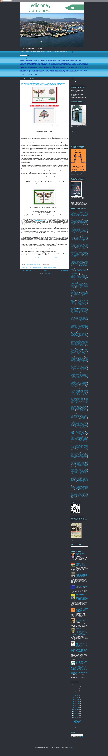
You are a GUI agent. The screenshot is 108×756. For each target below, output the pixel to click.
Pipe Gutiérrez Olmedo (79, 431)
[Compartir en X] (46, 264)
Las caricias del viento (75, 383)
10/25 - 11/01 (76, 691)
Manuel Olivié (80, 399)
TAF (73, 474)
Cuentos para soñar (78, 263)
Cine (81, 255)
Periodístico (73, 430)
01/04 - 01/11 (76, 717)
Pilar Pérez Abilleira (80, 430)
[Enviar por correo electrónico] (43, 264)
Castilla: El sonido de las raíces (77, 254)
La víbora (77, 381)
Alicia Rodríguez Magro (75, 225)
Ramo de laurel (81, 454)
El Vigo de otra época (76, 296)
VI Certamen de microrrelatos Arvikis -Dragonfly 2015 (54, 266)
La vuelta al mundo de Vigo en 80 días (79, 382)
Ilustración (77, 351)
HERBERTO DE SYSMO (83, 331)
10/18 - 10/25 (76, 693)
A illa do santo (78, 220)
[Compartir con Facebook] (47, 264)
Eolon (78, 304)
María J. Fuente (75, 402)
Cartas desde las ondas (81, 253)
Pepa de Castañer (80, 427)
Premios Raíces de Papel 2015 (38, 266)
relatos (72, 457)
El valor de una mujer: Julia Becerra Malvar (80, 295)
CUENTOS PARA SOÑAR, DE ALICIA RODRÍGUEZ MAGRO (81, 564)
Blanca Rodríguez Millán (77, 245)
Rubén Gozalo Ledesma (75, 462)
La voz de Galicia (84, 381)
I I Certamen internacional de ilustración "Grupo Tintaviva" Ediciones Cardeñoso (79, 344)
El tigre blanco (77, 294)
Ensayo (72, 300)
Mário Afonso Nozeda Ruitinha (77, 405)
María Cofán (85, 401)
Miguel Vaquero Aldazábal (76, 414)
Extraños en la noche (83, 309)
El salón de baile (77, 293)
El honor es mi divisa (83, 282)
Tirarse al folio (85, 477)
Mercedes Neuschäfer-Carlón (81, 410)
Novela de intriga (74, 418)
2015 (73, 684)
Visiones (86, 495)
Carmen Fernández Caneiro (81, 251)
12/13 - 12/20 (76, 686)
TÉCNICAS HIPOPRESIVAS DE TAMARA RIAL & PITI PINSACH (59, 51)
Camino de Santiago (74, 248)
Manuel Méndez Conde (78, 398)
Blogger (71, 747)
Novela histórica (83, 418)
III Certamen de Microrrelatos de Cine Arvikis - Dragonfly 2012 (79, 350)
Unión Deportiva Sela (82, 480)
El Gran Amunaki (74, 282)
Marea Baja (79, 401)
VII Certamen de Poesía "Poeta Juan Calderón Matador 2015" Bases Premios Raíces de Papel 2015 (79, 493)
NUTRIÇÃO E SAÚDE (75, 421)
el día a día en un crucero (82, 277)
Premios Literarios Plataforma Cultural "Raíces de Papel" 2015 (79, 447)
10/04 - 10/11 (76, 697)
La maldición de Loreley (78, 376)
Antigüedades (84, 232)
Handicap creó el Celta (75, 329)
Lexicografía (82, 385)
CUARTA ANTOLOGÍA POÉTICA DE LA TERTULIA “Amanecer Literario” (79, 261)
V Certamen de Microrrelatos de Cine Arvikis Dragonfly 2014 (79, 481)
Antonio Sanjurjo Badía (82, 235)
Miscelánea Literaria (79, 415)
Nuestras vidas (73, 419)
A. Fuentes (85, 220)
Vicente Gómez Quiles (84, 489)
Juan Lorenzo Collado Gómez (76, 368)
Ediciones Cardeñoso (29, 266)
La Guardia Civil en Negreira (80, 373)
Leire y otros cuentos (74, 385)
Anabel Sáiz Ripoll (84, 228)
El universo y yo (85, 294)
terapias (79, 477)
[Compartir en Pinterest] (48, 264)
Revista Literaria (74, 458)
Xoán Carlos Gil (80, 496)
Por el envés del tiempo (82, 437)
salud (83, 462)
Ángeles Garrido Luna (75, 232)
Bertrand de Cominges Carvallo (76, 244)
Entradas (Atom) (47, 273)
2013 (73, 727)
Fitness (77, 324)
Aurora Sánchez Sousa (81, 238)
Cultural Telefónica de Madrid (82, 264)
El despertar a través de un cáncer (78, 275)
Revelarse (85, 457)
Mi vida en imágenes (75, 411)
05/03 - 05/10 (76, 711)
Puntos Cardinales (74, 450)
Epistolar (82, 304)
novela (83, 417)
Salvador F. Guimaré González (82, 463)
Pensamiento (73, 427)
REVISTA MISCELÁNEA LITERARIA (38, 51)
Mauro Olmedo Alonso (81, 409)
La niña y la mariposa (75, 378)
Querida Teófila (73, 452)
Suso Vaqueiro (74, 472)
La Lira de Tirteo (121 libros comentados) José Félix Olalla (79, 375)
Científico (76, 255)
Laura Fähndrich (83, 384)
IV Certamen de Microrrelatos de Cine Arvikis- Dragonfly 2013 (79, 353)
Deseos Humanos (79, 268)
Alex (85, 224)
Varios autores (85, 484)
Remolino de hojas (78, 457)
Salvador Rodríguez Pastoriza (79, 464)
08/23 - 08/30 (76, 709)
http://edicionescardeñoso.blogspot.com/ (52, 185)
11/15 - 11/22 (76, 688)
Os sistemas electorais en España (80, 422)
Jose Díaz (76, 360)
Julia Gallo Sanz (78, 369)
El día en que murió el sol (77, 278)
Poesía (83, 435)
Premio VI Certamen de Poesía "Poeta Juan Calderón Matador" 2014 (79, 444)
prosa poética (83, 449)
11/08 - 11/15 (76, 690)
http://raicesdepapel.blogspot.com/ (36, 185)
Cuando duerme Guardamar (76, 260)
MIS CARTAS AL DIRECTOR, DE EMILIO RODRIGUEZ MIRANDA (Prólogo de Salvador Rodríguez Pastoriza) (81, 575)
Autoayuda (73, 239)
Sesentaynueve (73, 465)
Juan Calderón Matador (81, 367)
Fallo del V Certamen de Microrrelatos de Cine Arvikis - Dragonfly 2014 (79, 312)
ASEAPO (84, 236)
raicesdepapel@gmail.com (46, 144)
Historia (73, 332)
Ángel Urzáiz (83, 231)
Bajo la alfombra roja (82, 242)
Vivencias (73, 496)
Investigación (73, 352)
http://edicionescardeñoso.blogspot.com (52, 257)
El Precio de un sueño (80, 291)
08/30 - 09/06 (76, 707)
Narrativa (77, 417)
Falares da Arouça (74, 310)
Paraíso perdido (78, 425)
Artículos (72, 236)
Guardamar (84, 328)
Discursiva (72, 270)
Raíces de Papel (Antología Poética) (77, 453)
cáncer (81, 248)
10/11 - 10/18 (76, 695)
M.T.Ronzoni (73, 393)
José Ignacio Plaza (74, 362)
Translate (81, 736)
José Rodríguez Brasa (82, 365)
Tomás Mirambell (75, 478)
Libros (84, 386)
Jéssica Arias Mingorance (80, 357)
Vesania (79, 486)
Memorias (73, 410)
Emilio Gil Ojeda (79, 297)
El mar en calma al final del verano (77, 283)
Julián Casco (84, 369)
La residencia (77, 379)
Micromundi (84, 411)
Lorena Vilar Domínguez (75, 389)
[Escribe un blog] (45, 264)
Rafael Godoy (84, 452)
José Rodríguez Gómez (75, 366)
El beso (85, 274)
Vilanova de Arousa (75, 495)
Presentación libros (75, 449)
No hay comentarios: (38, 264)
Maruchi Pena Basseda (75, 407)
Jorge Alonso (81, 358)
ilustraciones (84, 351)
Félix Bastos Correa (83, 321)
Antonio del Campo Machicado (77, 233)
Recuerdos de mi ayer (75, 456)
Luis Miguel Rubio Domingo (81, 392)
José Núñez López (80, 364)
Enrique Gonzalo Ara (83, 299)
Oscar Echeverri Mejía (75, 423)
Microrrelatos (73, 413)
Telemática (74, 477)
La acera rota (82, 370)
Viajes (76, 489)
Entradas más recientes (26, 270)
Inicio (45, 270)
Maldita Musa (78, 394)
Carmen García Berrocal (75, 252)
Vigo (73, 490)
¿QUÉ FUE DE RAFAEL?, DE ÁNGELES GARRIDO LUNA (82, 620)
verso (75, 486)
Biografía (86, 244)
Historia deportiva (82, 336)
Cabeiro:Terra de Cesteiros (81, 247)
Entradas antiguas (64, 270)
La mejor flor (84, 377)
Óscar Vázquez (83, 423)
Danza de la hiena (75, 265)
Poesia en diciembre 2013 (76, 436)
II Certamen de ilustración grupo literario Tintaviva (79, 347)
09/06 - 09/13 (76, 705)
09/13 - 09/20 (76, 703)
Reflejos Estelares (83, 456)
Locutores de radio (83, 388)
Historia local (73, 337)
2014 (73, 725)
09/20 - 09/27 (76, 701)
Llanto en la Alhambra (75, 388)
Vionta (82, 495)
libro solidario (78, 386)
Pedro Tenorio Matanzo (81, 426)
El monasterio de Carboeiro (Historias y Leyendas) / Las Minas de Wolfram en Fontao (79, 285)
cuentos (81, 262)
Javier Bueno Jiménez (79, 356)
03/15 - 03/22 (76, 715)
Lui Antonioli (79, 391)
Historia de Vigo (74, 334)
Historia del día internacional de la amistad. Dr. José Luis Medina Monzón (79, 335)
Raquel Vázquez (83, 455)
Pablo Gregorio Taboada (75, 424)
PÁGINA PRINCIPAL (25, 51)
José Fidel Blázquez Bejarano (81, 361)
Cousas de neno (80, 257)
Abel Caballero (73, 221)
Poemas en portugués (82, 433)
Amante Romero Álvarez (80, 227)
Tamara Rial (77, 474)
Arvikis (78, 236)
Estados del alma (79, 307)
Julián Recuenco (74, 370)
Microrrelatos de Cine (82, 413)
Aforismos (82, 222)
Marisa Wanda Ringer (82, 406)
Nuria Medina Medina (82, 419)
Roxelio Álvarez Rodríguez (81, 461)
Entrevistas (73, 304)
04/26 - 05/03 (76, 713)
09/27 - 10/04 (76, 699)
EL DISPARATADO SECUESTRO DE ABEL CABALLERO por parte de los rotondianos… (79, 279)
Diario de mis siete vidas (81, 269)
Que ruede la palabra (83, 450)
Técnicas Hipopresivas (83, 476)
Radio (79, 452)
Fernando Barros (74, 322)
